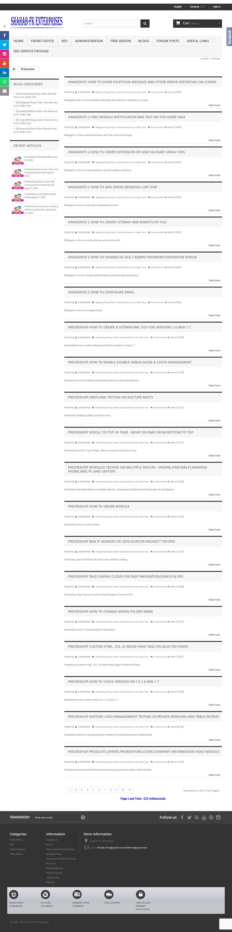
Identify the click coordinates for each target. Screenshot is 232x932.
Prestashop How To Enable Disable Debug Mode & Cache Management (130, 362)
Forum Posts (167, 41)
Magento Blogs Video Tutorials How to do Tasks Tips (121, 92)
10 (123, 789)
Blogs (143, 41)
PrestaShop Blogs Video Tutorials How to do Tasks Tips (122, 337)
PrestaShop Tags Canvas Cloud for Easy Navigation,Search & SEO (125, 576)
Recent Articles (27, 145)
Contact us (51, 840)
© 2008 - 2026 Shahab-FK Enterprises (29, 922)
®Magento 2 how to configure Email (101, 292)
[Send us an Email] (4, 91)
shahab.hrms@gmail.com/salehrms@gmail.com (122, 847)
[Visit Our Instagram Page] (4, 54)
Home (19, 41)
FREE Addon (120, 41)
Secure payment (54, 868)
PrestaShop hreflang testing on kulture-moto (110, 397)
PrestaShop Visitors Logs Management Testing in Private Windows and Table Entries (143, 716)
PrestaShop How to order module (98, 506)
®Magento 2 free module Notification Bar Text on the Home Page (126, 117)
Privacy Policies (54, 873)
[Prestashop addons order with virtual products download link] (18, 185)
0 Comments (157, 92)
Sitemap (50, 882)
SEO (64, 41)
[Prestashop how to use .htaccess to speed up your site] (18, 173)
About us (51, 863)
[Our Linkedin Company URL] (4, 72)
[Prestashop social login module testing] (18, 197)
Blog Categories (28, 84)
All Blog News (28, 69)
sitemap (216, 58)
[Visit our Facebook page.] (4, 35)
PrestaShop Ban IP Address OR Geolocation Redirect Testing (121, 541)
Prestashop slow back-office (38, 157)
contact (205, 58)
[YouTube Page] (4, 63)
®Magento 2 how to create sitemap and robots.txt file (117, 222)
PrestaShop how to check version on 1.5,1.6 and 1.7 (113, 681)
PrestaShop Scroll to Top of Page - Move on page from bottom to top (130, 432)
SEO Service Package (31, 51)
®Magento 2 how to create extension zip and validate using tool (126, 152)
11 (130, 789)
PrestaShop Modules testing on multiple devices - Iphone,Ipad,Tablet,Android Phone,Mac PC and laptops (137, 469)
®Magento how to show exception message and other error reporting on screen (142, 82)
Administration (89, 41)
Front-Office (42, 41)
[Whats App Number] (4, 81)
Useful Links (198, 41)
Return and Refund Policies (60, 849)
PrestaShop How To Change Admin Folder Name (110, 611)
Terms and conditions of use (61, 858)
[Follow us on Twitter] (4, 44)
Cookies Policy (54, 854)
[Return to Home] (13, 69)
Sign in (216, 6)
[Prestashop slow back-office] (18, 160)
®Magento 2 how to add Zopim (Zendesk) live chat (112, 187)
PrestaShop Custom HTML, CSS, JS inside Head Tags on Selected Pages (128, 646)
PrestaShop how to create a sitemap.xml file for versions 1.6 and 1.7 (129, 327)
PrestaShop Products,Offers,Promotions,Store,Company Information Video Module (144, 751)
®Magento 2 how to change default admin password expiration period (132, 257)
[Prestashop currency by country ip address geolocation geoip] (18, 210)
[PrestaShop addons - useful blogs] (43, 22)
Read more (214, 105)
